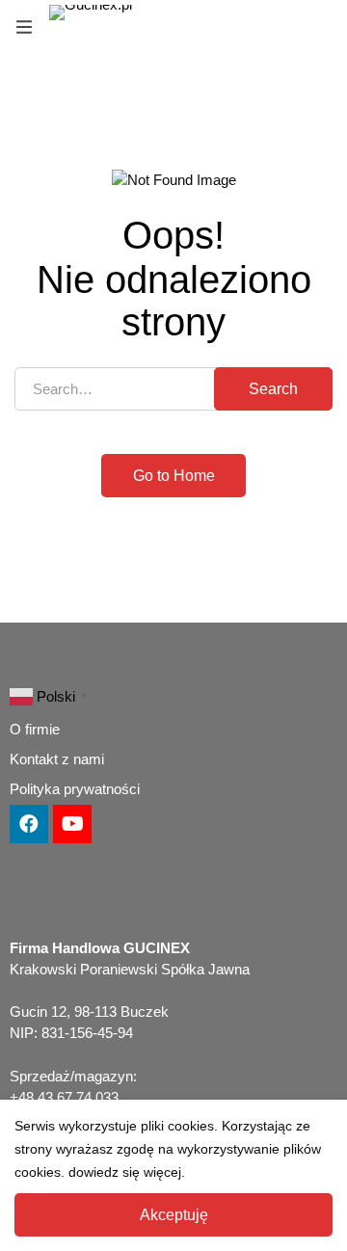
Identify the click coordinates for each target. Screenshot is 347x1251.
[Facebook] (29, 824)
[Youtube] (72, 824)
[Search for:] (173, 389)
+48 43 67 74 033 (64, 1097)
